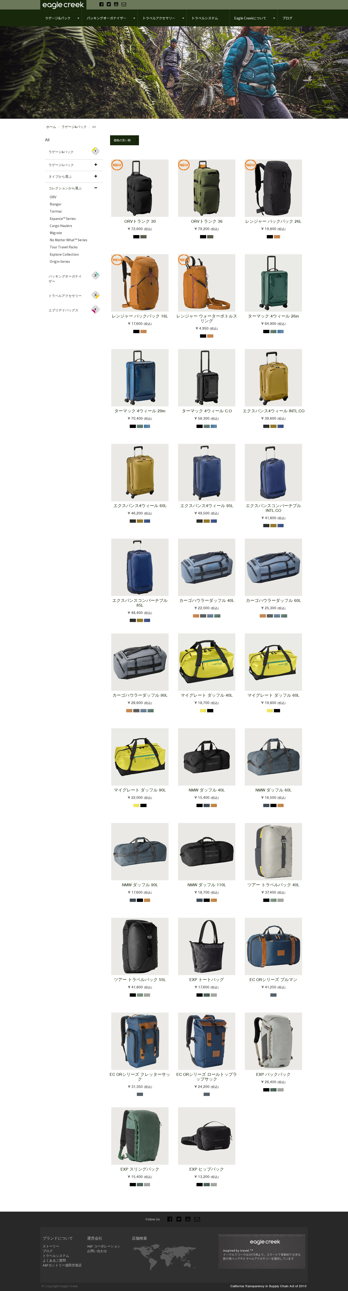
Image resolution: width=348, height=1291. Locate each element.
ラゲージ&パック (74, 127)
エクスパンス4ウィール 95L (206, 505)
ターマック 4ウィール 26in (273, 316)
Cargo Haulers (61, 225)
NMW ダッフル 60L (273, 790)
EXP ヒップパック (206, 1169)
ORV (53, 197)
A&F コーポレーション (103, 1246)
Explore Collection (64, 254)
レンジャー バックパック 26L (273, 221)
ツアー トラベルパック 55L (140, 979)
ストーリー (51, 1246)
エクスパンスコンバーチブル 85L (140, 603)
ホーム (51, 127)
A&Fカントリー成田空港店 (62, 1265)
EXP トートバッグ (206, 979)
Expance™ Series (63, 218)
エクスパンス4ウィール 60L (140, 505)
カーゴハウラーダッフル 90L (140, 695)
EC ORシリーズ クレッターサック (140, 1077)
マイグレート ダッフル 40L (207, 695)
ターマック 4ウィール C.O (207, 411)
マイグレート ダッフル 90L (140, 790)
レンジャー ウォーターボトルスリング (206, 318)
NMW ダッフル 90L (140, 884)
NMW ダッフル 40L (207, 790)
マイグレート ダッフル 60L (273, 695)
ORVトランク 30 (140, 221)
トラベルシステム (56, 1256)
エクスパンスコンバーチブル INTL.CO (273, 508)
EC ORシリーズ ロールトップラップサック (206, 1077)
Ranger (56, 204)
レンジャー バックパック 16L (140, 316)
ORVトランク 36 (207, 221)
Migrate (56, 232)
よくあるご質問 (54, 1261)
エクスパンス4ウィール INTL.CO (273, 411)
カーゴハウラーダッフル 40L (206, 600)
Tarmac (56, 211)
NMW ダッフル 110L (206, 884)
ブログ (48, 1251)
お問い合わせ (97, 1251)
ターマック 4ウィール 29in (139, 411)
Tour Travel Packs (64, 247)
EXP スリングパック (139, 1169)
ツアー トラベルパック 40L (273, 884)
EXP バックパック (273, 1074)
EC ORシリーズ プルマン (273, 979)
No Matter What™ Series (68, 239)
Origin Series (60, 261)
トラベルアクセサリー (65, 296)
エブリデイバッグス (63, 310)
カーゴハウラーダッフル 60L (273, 600)
